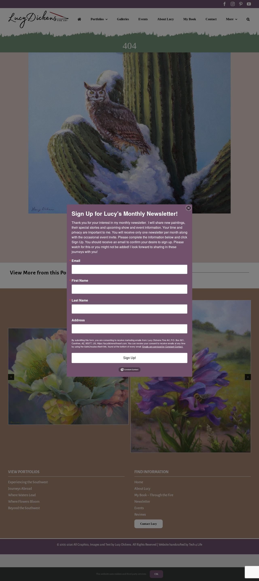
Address (78, 320)
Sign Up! (129, 357)
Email (76, 260)
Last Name (80, 300)
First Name (80, 280)
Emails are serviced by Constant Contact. (162, 346)
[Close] (188, 207)
